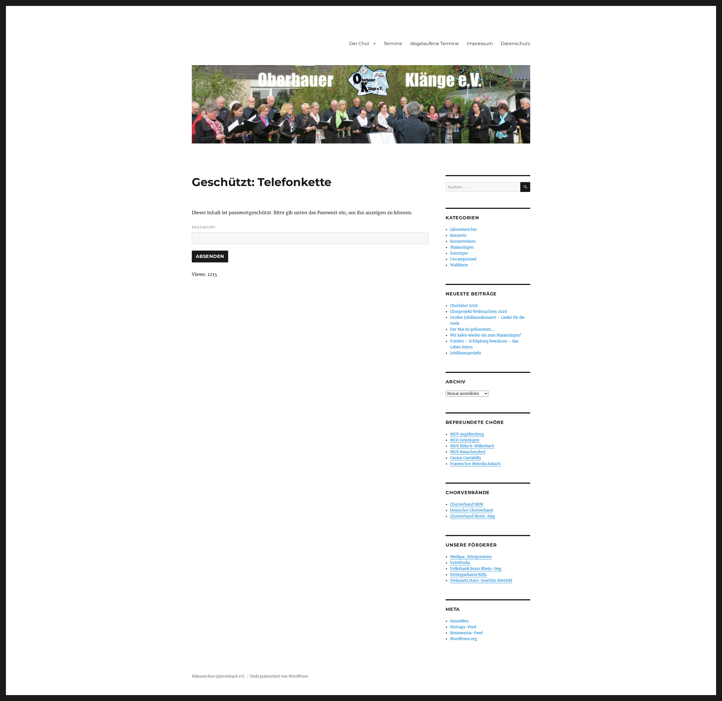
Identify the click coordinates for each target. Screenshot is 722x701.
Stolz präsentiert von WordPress (279, 676)
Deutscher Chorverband (471, 510)
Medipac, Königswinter (471, 556)
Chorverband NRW (466, 504)
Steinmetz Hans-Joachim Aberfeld (481, 580)
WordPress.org (463, 638)
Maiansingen (462, 247)
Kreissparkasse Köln (468, 574)
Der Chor (359, 43)
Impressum (480, 43)
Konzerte (458, 235)
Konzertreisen (463, 241)
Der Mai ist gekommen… (472, 329)
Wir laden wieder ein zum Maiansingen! (485, 335)
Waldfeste (459, 265)
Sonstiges (459, 253)
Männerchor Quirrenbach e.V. (218, 676)
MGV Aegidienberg (467, 434)
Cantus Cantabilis (465, 457)
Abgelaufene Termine (434, 43)
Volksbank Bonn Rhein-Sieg (475, 568)
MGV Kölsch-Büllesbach (472, 446)
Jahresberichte (463, 229)
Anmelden (459, 621)
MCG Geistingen (464, 440)
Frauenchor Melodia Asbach (475, 463)
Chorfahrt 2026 (464, 305)
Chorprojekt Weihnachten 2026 (478, 311)
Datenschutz (515, 43)
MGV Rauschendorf (467, 452)
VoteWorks (460, 562)
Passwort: (204, 227)
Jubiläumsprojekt (465, 353)
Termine (393, 43)
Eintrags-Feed (463, 627)
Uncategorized (463, 259)
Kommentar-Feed (466, 633)
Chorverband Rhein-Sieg (472, 516)
